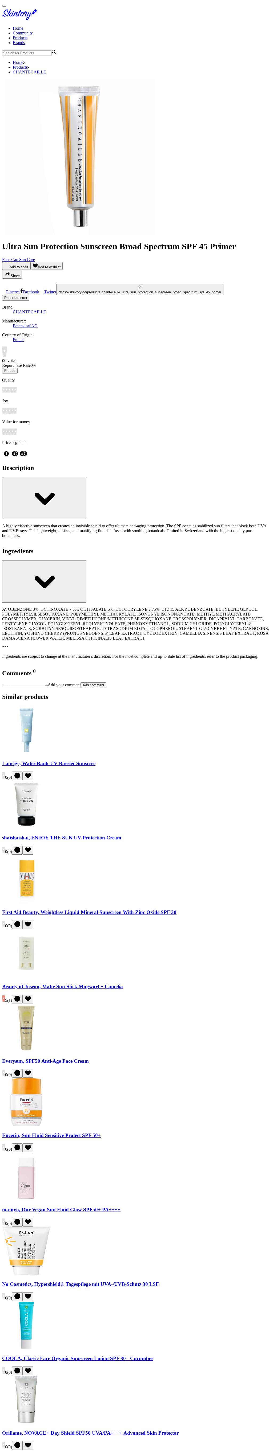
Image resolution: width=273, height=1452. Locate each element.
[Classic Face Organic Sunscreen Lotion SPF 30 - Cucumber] (26, 1348)
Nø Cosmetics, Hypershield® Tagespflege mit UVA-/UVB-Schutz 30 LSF (80, 1284)
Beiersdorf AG (25, 326)
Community (23, 33)
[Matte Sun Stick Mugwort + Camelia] (26, 976)
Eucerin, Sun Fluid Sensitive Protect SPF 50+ (51, 1135)
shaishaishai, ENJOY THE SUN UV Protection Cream (61, 837)
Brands (19, 42)
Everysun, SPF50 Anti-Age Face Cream (45, 1061)
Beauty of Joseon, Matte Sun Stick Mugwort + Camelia (62, 986)
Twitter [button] (50, 292)
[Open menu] (4, 6)
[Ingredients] (44, 581)
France (18, 339)
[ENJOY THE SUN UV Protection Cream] (26, 827)
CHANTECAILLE (29, 72)
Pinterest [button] (13, 292)
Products (20, 38)
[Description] (44, 498)
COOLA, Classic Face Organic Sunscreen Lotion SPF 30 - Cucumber (77, 1358)
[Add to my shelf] (17, 776)
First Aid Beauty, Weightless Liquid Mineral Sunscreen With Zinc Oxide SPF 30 (89, 912)
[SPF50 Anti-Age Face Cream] (26, 1050)
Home (18, 28)
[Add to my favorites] (28, 776)
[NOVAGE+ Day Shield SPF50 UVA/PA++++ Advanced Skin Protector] (26, 1422)
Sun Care (27, 259)
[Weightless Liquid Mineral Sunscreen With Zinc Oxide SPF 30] (26, 902)
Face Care (10, 259)
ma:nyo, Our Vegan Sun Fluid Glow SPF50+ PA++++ (61, 1209)
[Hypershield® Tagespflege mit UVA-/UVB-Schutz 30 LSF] (26, 1273)
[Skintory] (20, 19)
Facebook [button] (31, 292)
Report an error (15, 298)
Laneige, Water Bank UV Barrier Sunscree (48, 763)
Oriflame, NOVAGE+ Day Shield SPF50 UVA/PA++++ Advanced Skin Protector (90, 1433)
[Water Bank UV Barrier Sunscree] (26, 753)
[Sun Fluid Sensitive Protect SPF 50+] (26, 1125)
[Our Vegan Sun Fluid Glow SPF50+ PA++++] (26, 1199)
